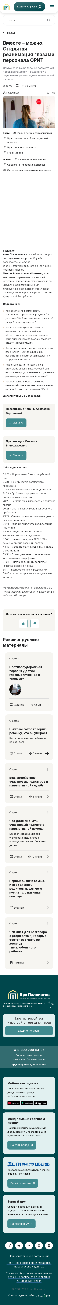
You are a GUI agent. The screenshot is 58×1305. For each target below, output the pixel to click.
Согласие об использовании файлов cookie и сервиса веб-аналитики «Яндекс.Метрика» (29, 1277)
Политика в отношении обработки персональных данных (29, 1264)
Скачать (18, 422)
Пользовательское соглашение (29, 1256)
